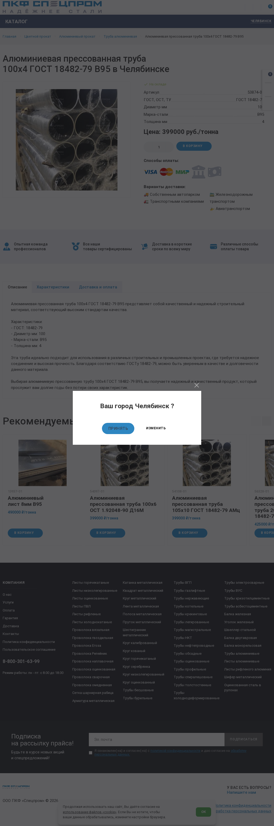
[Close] (196, 385)
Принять (118, 428)
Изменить (156, 428)
